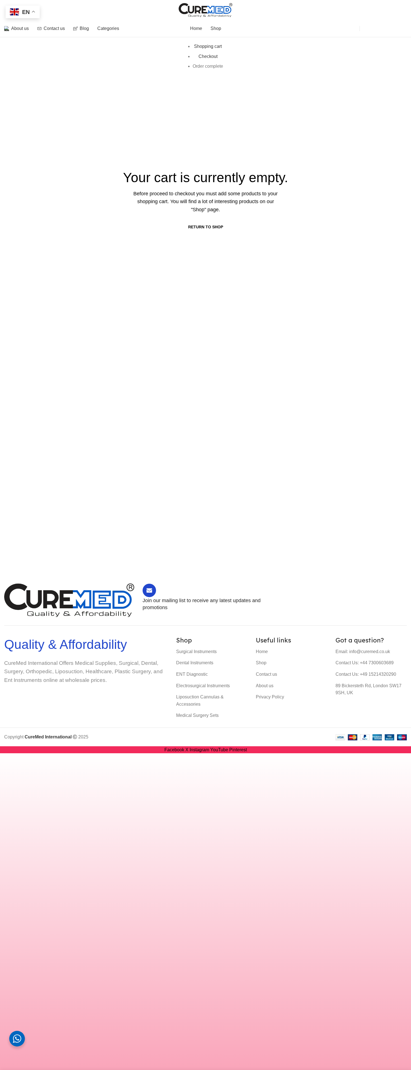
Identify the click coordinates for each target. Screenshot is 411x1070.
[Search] (349, 28)
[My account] (370, 28)
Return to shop (205, 227)
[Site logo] (206, 9)
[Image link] (69, 599)
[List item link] (211, 651)
